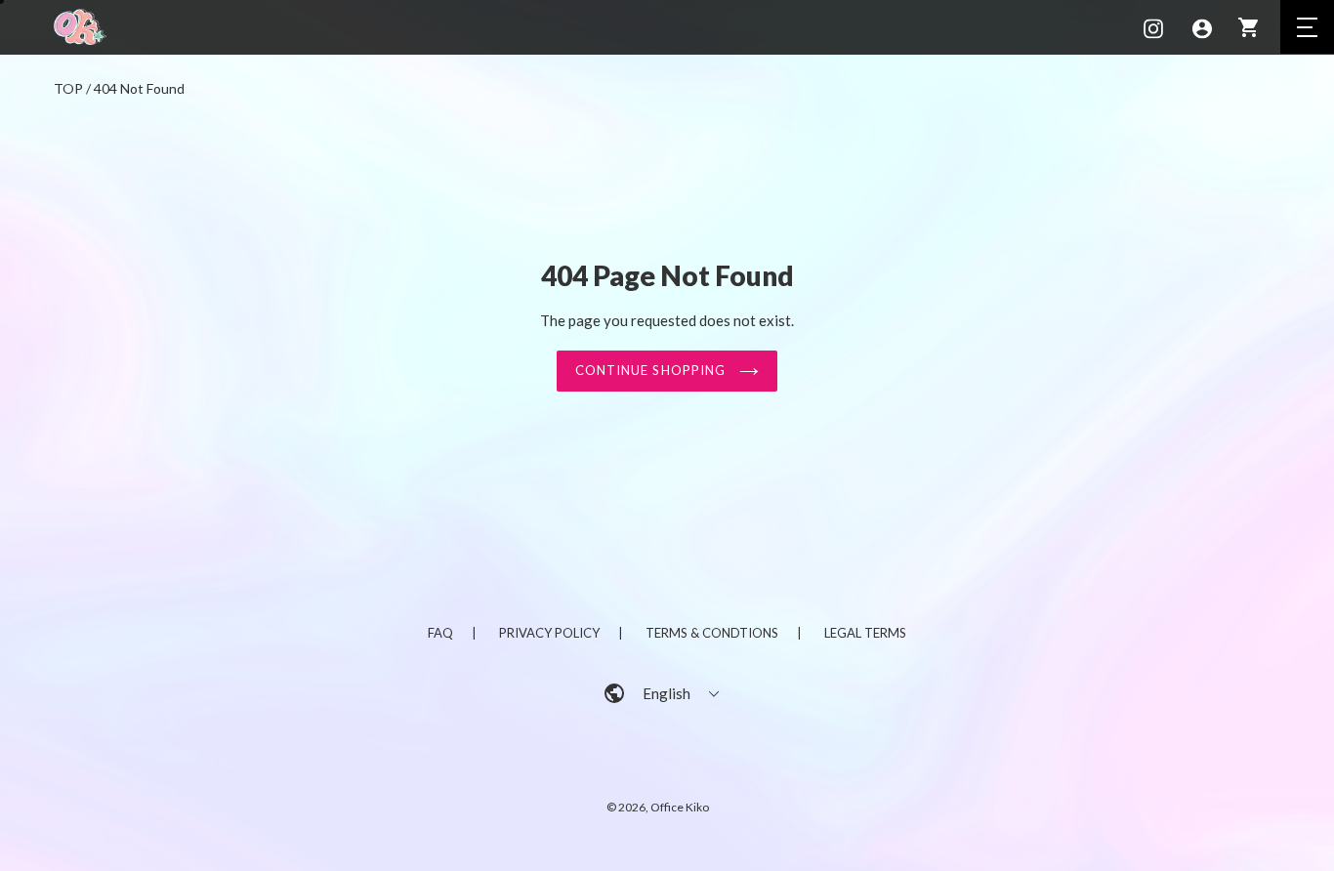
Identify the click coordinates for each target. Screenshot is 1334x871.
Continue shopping (652, 370)
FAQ (440, 633)
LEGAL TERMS (865, 633)
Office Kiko (679, 807)
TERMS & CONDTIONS (712, 633)
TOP (68, 88)
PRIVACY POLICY (549, 633)
